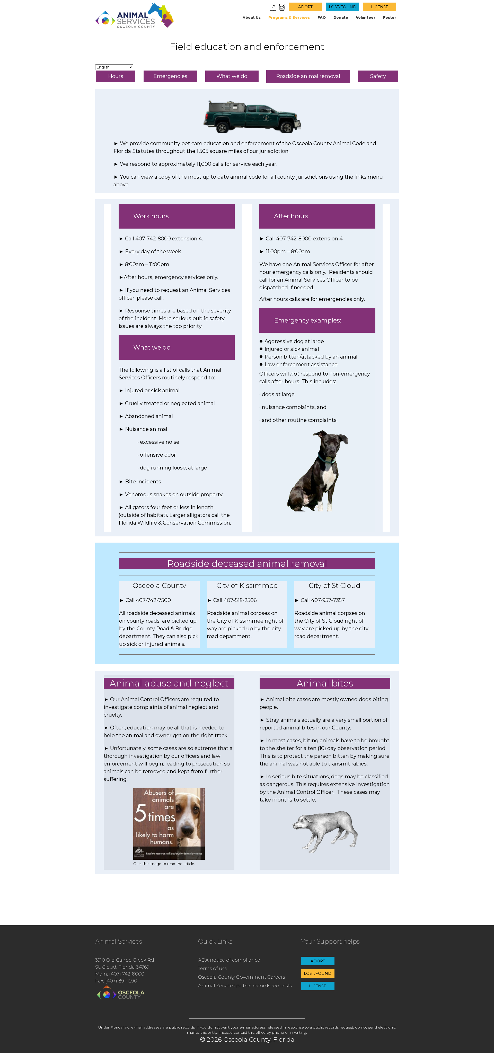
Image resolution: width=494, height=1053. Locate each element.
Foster (389, 17)
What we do (231, 76)
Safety (378, 76)
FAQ (321, 17)
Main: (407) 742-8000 (119, 974)
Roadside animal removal (308, 76)
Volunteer (365, 17)
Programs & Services (289, 17)
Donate (340, 17)
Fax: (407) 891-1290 (116, 981)
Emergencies (170, 76)
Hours (115, 76)
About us (252, 17)
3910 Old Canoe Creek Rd (124, 960)
